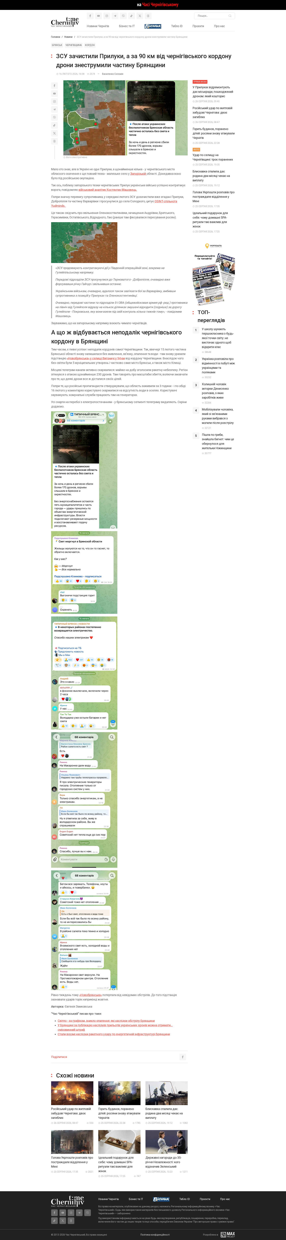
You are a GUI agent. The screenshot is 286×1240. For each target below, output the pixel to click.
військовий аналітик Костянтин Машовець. (108, 189)
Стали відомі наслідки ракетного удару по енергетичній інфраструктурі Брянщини (114, 1034)
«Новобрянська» (90, 995)
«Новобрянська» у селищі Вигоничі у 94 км (96, 358)
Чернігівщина (74, 45)
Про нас (219, 26)
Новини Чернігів (98, 26)
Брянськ (57, 45)
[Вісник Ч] (153, 26)
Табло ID (177, 26)
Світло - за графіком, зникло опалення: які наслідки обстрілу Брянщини (106, 1020)
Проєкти (198, 26)
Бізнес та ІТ (127, 26)
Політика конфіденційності (155, 1234)
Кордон (90, 45)
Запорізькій (138, 173)
